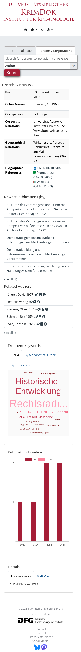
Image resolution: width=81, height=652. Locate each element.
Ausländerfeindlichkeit (29, 429)
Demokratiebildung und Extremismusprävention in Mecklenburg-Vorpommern (36, 254)
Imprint (41, 633)
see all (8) (10, 333)
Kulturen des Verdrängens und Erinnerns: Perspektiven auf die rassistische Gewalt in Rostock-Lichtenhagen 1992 (37, 209)
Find (13, 73)
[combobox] (40, 58)
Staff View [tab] (43, 576)
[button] (34, 29)
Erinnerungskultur (49, 373)
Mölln (57, 419)
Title (10, 51)
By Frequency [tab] (20, 365)
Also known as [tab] (21, 576)
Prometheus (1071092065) (44, 175)
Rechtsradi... (38, 403)
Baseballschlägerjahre (40, 433)
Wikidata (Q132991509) (43, 184)
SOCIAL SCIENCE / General (44, 412)
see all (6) (10, 279)
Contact (41, 629)
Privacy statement (41, 637)
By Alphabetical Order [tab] (40, 355)
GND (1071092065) (50, 168)
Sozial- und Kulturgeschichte (35, 416)
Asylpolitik (24, 425)
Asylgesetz (39, 424)
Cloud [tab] (15, 355)
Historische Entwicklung (38, 386)
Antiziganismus (32, 422)
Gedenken (28, 373)
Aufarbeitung (53, 425)
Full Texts (26, 51)
